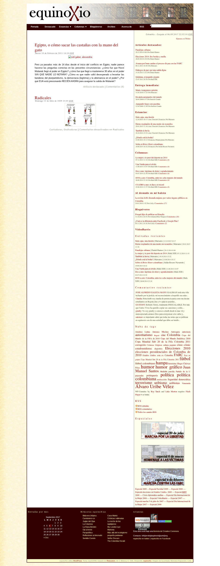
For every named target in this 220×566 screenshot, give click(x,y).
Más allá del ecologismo (117, 533)
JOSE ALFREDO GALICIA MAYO (151, 292)
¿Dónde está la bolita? (144, 137)
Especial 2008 (177, 488)
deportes (158, 348)
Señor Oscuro (113, 538)
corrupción (140, 344)
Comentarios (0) (163, 160)
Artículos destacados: (148, 45)
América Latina (142, 331)
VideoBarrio (142, 229)
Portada (34, 27)
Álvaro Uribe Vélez (154, 386)
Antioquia (175, 331)
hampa (162, 362)
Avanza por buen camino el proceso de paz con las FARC (159, 63)
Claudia (139, 298)
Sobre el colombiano (149, 144)
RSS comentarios (145, 409)
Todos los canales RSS (147, 412)
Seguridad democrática (179, 379)
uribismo (160, 382)
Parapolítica (87, 533)
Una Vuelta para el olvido (146, 164)
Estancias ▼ (65, 27)
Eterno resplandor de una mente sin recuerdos (154, 123)
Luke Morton (171, 391)
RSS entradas (143, 405)
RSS (142, 27)
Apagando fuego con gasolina (148, 103)
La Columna (88, 524)
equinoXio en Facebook (160, 539)
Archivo (111, 27)
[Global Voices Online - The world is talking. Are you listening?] (165, 522)
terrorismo (143, 382)
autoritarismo (143, 335)
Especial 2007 (176, 498)
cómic (180, 344)
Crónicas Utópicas (154, 345)
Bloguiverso (96, 27)
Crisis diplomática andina (153, 495)
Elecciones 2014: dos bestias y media (151, 56)
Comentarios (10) (173, 216)
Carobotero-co (89, 518)
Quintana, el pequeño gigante (147, 76)
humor (147, 366)
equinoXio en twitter (141, 539)
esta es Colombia (165, 355)
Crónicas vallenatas (115, 518)
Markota (110, 530)
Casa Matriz (112, 516)
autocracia (186, 331)
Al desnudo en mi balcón (150, 193)
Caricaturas (56, 129)
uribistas (174, 383)
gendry (138, 310)
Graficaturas (70, 129)
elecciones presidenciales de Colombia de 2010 (162, 353)
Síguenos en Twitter (183, 38)
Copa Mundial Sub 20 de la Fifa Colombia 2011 (162, 341)
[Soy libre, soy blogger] (142, 522)
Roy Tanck (155, 391)
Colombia (173, 335)
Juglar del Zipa (89, 521)
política (167, 375)
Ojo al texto (87, 530)
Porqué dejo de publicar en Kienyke (149, 214)
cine (163, 335)
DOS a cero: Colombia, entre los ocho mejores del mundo (159, 177)
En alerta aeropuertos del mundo (149, 97)
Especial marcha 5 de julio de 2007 (149, 501)
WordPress (77, 561)
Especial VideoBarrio (158, 498)
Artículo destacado (93, 87)
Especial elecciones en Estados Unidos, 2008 (153, 492)
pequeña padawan (115, 535)
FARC (178, 354)
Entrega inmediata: (147, 85)
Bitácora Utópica (89, 516)
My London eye (113, 527)
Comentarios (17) (161, 203)
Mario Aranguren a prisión (146, 90)
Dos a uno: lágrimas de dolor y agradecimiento (154, 171)
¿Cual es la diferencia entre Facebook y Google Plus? (156, 221)
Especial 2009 (141, 488)
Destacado (50, 27)
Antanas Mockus (160, 331)
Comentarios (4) (115, 87)
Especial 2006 (155, 504)
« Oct (46, 537)
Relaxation (111, 561)
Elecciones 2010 (177, 348)
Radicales (43, 97)
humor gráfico (169, 367)
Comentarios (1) (161, 223)
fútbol (185, 358)
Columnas (141, 152)
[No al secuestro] (154, 522)
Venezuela (186, 383)
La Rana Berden (89, 527)
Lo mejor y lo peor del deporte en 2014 (151, 157)
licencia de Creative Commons (166, 531)
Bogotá (156, 335)
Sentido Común (89, 538)
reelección (162, 379)
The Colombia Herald (116, 541)
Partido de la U (183, 371)
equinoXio (147, 561)
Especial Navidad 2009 (158, 488)
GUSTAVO (140, 304)
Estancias (141, 112)
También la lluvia (142, 130)
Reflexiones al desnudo (92, 535)
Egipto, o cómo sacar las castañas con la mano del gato (76, 47)
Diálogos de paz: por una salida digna (151, 70)
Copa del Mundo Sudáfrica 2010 (175, 338)
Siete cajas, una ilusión (145, 117)
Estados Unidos (149, 355)
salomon (139, 317)
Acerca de (127, 27)
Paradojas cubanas (143, 49)
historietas (172, 363)
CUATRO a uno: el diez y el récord (150, 184)
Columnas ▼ (80, 27)
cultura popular (169, 345)
